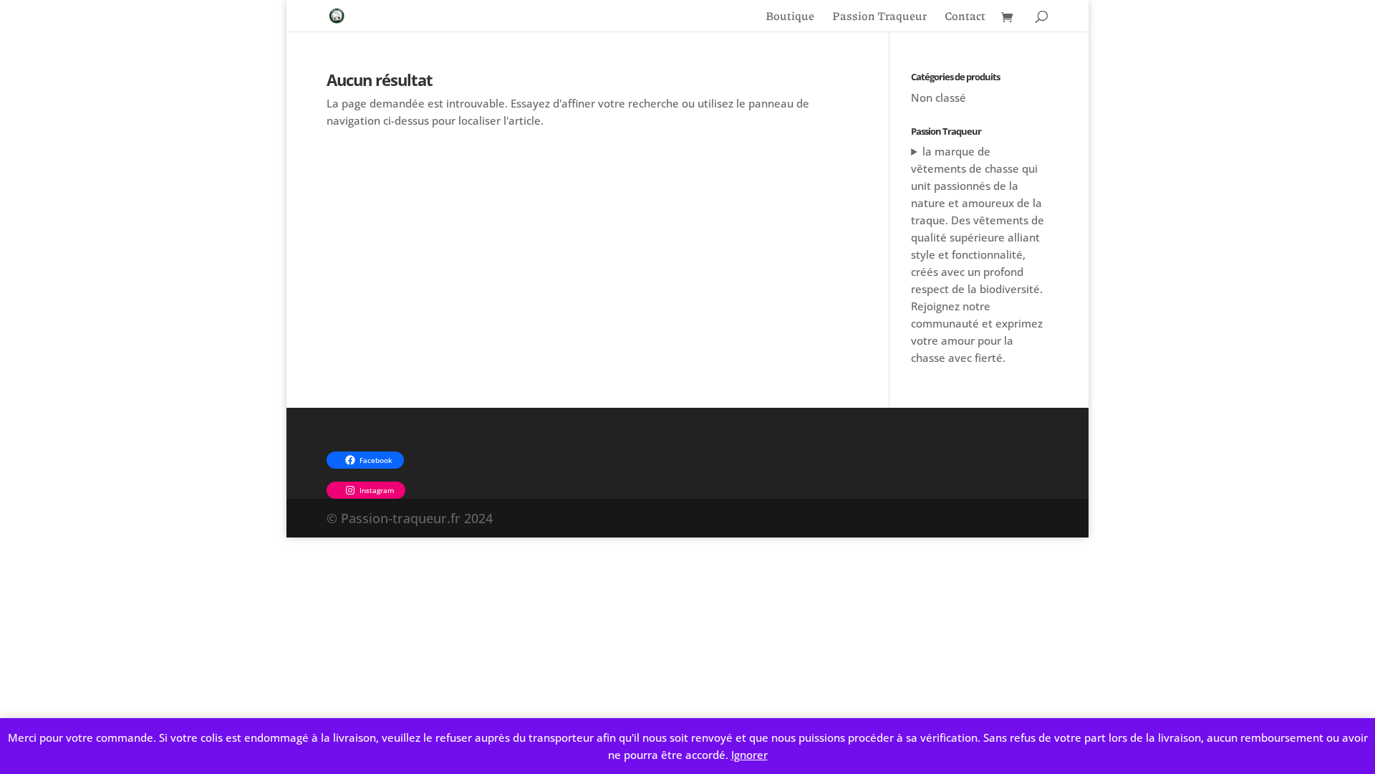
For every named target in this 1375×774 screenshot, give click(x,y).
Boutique (790, 17)
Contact (965, 17)
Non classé (938, 97)
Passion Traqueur (879, 17)
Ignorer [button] (749, 754)
